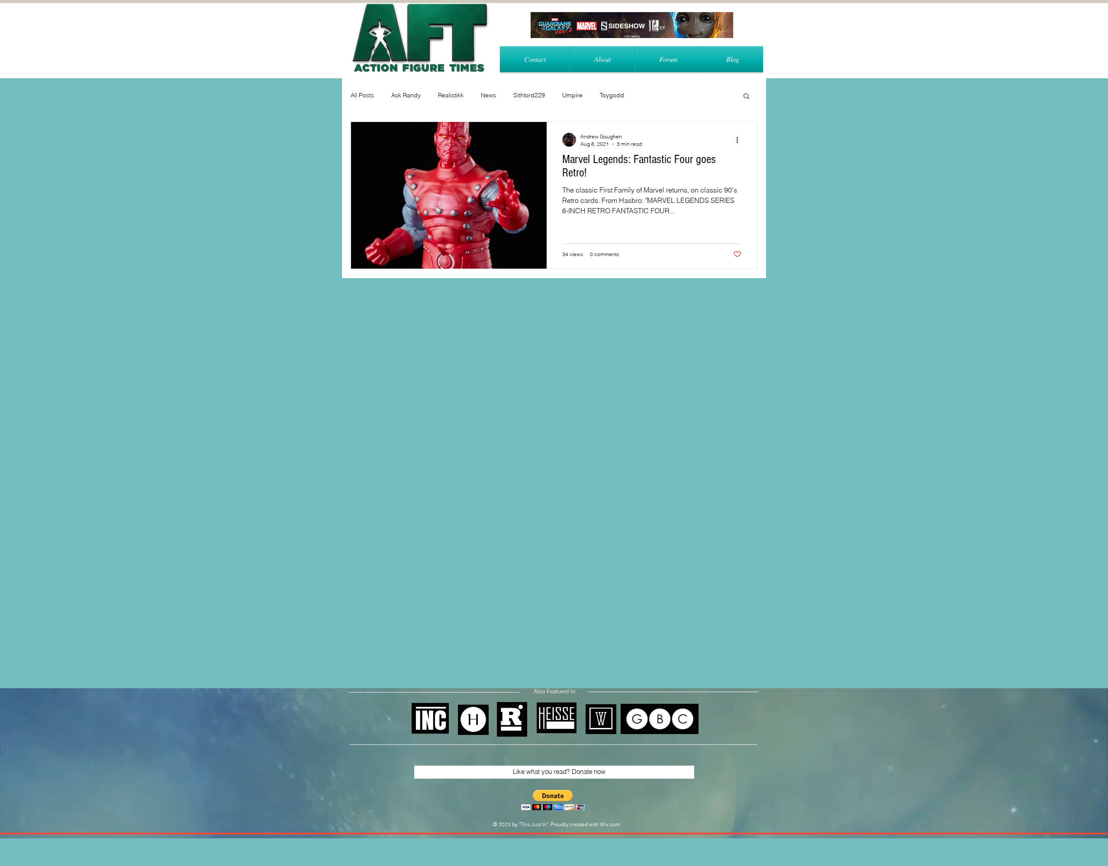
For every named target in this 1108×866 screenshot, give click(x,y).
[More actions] (740, 140)
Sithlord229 (529, 95)
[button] (746, 96)
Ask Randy (406, 95)
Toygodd (612, 95)
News (488, 95)
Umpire (572, 95)
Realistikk (451, 95)
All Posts (362, 95)
